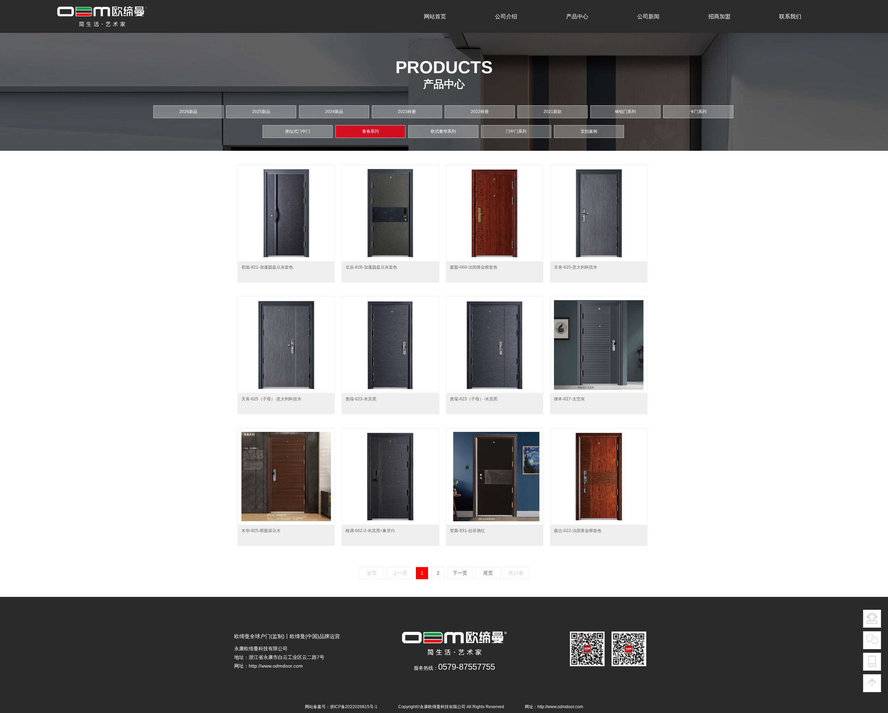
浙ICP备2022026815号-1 (353, 706)
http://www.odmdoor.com (276, 666)
